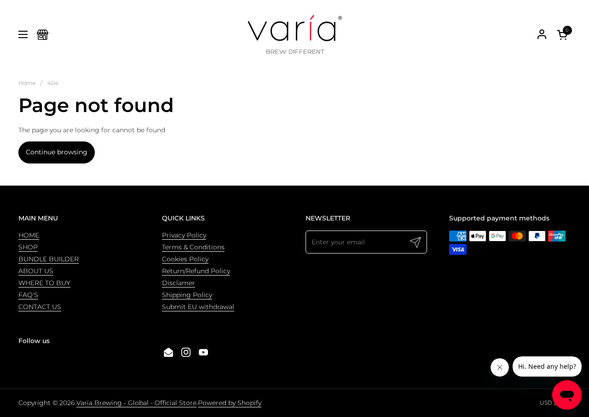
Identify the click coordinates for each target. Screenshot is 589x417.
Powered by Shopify (229, 403)
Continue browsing (56, 152)
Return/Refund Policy (196, 271)
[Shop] (42, 34)
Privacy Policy (184, 235)
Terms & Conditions (193, 247)
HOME (28, 235)
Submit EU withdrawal (198, 307)
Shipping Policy (187, 295)
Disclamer (178, 283)
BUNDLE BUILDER (48, 259)
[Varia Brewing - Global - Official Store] (294, 34)
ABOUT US (35, 271)
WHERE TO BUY (44, 283)
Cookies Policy (185, 259)
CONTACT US (39, 307)
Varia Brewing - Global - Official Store (136, 403)
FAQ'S (28, 295)
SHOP (28, 247)
